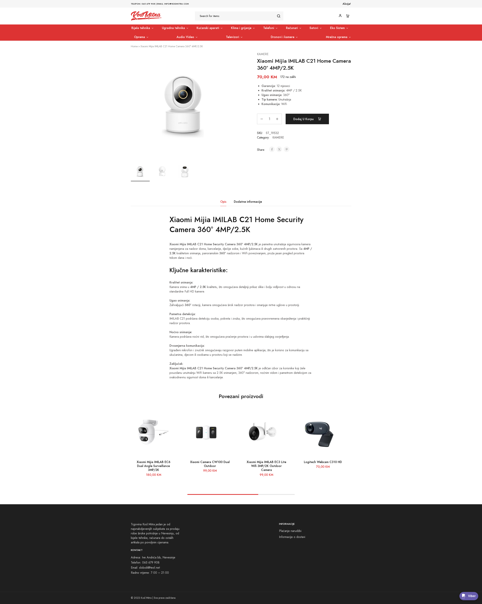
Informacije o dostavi (292, 537)
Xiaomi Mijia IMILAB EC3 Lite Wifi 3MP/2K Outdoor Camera (266, 466)
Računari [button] (292, 28)
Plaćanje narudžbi (290, 531)
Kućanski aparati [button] (208, 28)
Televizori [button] (232, 37)
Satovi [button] (314, 28)
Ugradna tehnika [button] (173, 28)
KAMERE (262, 54)
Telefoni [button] (268, 28)
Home (134, 46)
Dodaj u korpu (304, 119)
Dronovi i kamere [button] (282, 37)
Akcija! (347, 3)
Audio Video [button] (185, 37)
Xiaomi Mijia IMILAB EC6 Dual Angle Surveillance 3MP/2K (153, 466)
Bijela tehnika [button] (140, 28)
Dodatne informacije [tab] (248, 202)
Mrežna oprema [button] (336, 37)
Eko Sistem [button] (337, 28)
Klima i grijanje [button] (241, 28)
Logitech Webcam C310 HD (323, 462)
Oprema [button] (139, 37)
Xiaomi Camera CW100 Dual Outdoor (210, 464)
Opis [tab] (223, 202)
